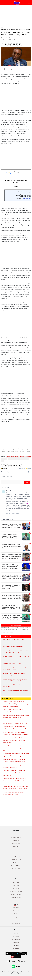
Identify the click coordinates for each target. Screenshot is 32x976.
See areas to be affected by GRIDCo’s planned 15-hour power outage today (14, 760)
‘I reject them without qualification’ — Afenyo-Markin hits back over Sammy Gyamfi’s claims (14, 740)
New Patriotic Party (13, 458)
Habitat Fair (16, 936)
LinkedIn (16, 920)
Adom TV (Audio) (16, 894)
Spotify (18, 966)
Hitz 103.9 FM (16, 862)
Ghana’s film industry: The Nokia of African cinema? (14, 641)
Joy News (16, 882)
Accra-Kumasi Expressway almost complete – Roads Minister (13, 711)
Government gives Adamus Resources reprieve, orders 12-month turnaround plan (16, 728)
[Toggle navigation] (29, 3)
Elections (16, 948)
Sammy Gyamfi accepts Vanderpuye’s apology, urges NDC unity (14, 793)
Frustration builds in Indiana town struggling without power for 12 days (14, 669)
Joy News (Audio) (16, 897)
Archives (16, 945)
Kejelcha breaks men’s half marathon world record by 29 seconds (16, 686)
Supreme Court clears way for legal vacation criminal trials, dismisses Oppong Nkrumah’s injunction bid (15, 704)
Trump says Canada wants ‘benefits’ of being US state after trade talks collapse (15, 652)
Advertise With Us (16, 837)
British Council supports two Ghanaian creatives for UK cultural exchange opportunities (15, 646)
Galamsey (16, 942)
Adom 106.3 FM (16, 859)
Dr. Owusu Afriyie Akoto (12, 456)
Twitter (16, 914)
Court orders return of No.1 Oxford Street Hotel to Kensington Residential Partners (15, 722)
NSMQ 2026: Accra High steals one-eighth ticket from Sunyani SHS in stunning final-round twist (15, 680)
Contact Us (16, 840)
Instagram (16, 917)
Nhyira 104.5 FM (16, 872)
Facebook (16, 910)
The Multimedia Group (16, 834)
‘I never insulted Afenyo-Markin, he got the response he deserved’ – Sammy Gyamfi (15, 787)
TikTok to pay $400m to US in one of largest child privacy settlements (16, 658)
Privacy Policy (16, 846)
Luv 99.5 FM (16, 869)
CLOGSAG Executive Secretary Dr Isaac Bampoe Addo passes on (14, 766)
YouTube (16, 907)
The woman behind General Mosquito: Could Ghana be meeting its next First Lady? (14, 781)
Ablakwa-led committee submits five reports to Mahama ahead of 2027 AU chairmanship (14, 773)
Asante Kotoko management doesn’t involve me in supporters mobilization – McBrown (16, 663)
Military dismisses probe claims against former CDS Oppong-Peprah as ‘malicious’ (15, 733)
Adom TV (16, 885)
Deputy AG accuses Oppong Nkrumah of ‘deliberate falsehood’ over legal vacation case (15, 748)
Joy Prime (16, 888)
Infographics (16, 923)
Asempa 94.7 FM (16, 865)
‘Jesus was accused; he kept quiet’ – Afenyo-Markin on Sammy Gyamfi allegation (14, 675)
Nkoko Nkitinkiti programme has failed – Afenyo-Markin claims (15, 692)
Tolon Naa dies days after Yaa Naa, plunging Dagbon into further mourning (16, 755)
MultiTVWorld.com (16, 891)
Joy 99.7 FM (16, 856)
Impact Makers (16, 939)
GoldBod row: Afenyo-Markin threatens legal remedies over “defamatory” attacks (16, 716)
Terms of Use (16, 843)
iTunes (22, 961)
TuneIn (12, 961)
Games (16, 933)
